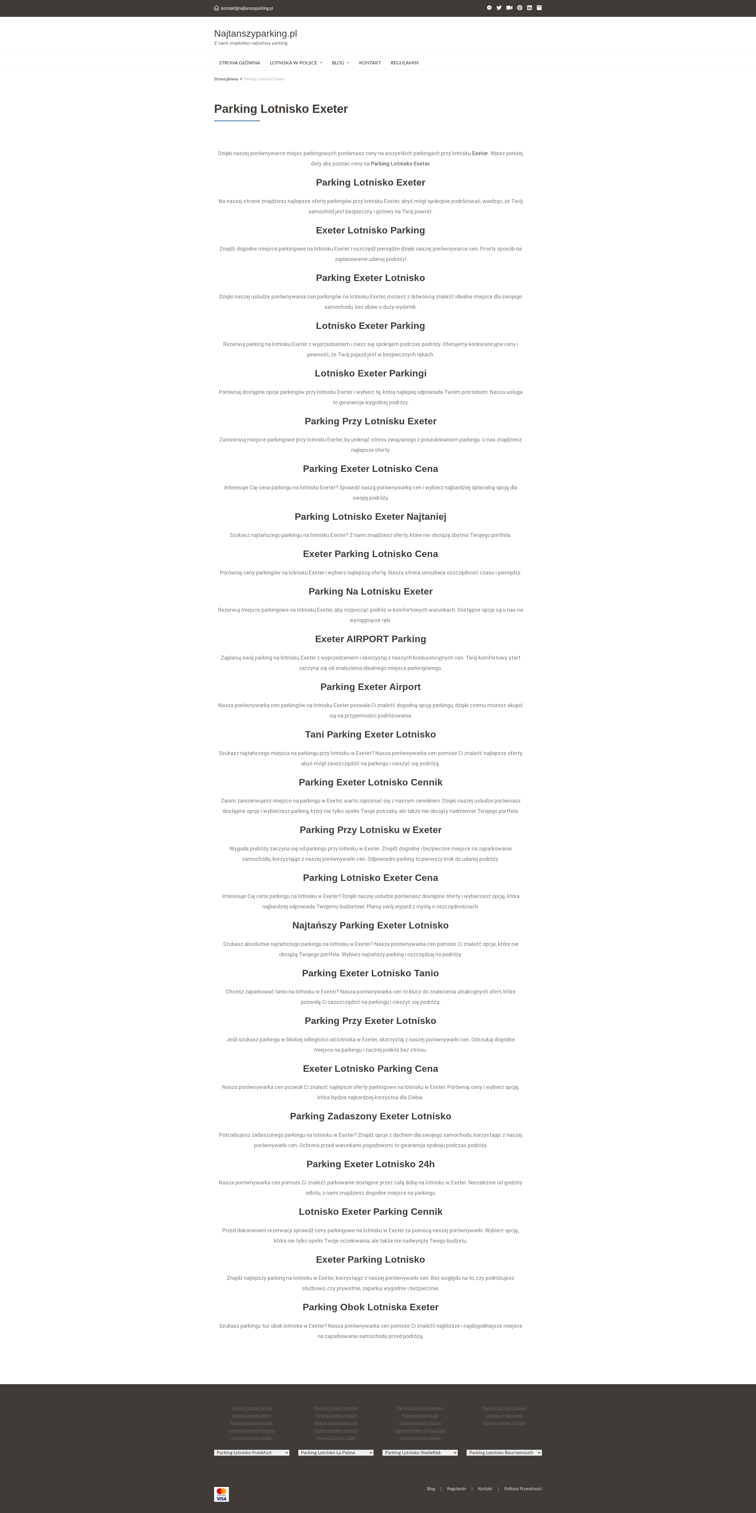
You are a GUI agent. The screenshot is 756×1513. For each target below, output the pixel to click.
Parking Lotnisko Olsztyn (420, 1423)
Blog (431, 1489)
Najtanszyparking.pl (255, 33)
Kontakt (370, 63)
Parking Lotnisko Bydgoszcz (420, 1408)
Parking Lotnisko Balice (251, 1416)
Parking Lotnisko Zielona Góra (420, 1431)
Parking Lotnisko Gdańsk (252, 1423)
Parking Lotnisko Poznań (335, 1416)
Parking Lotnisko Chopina (504, 1408)
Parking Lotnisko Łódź (420, 1416)
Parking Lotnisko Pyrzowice (252, 1431)
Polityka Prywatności (523, 1489)
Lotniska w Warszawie (504, 1416)
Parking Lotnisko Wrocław (336, 1408)
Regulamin (404, 63)
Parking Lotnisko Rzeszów (336, 1423)
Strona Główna (239, 63)
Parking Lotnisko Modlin (252, 1438)
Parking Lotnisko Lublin (336, 1438)
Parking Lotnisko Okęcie (252, 1408)
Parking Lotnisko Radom (420, 1438)
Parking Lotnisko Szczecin (336, 1431)
